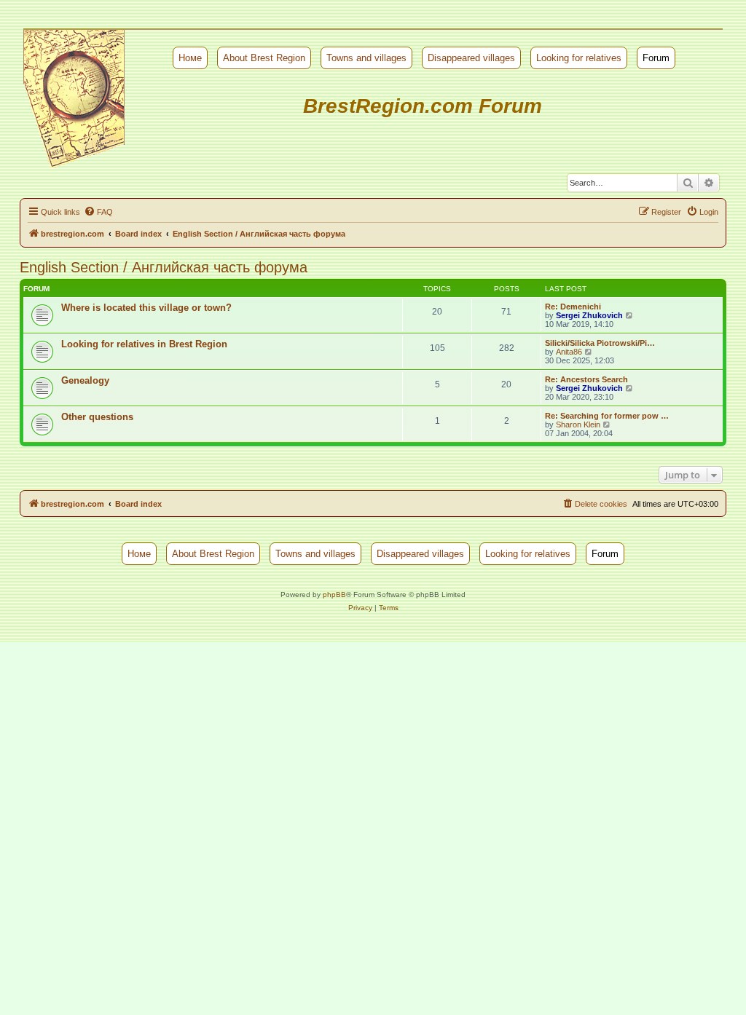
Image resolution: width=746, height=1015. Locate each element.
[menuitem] (98, 212)
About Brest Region (264, 57)
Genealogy (85, 380)
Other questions (97, 416)
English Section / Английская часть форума (163, 267)
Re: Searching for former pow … (607, 415)
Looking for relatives (578, 57)
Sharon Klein (578, 424)
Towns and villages (366, 57)
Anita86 (569, 351)
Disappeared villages (471, 57)
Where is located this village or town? (146, 307)
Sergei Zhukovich (589, 315)
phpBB (334, 595)
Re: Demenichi (573, 306)
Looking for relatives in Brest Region (144, 344)
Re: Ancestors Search (586, 379)
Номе (190, 57)
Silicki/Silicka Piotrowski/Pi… (600, 343)
